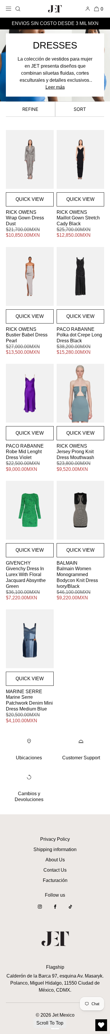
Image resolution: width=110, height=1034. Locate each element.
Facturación (55, 880)
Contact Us (55, 870)
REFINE (30, 109)
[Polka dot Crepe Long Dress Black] (80, 276)
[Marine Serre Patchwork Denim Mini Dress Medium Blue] (30, 638)
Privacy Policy (55, 839)
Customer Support (81, 757)
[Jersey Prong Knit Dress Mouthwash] (80, 393)
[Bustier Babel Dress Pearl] (30, 276)
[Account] (88, 8)
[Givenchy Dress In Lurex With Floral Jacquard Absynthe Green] (30, 510)
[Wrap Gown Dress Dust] (30, 159)
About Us (55, 859)
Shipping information (55, 849)
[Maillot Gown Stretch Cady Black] (80, 159)
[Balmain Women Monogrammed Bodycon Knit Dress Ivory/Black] (80, 510)
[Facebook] (55, 910)
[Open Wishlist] (101, 1025)
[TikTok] (70, 910)
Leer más (55, 87)
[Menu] (9, 8)
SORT (80, 109)
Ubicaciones (29, 757)
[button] (18, 8)
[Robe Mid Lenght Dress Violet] (30, 393)
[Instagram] (40, 910)
